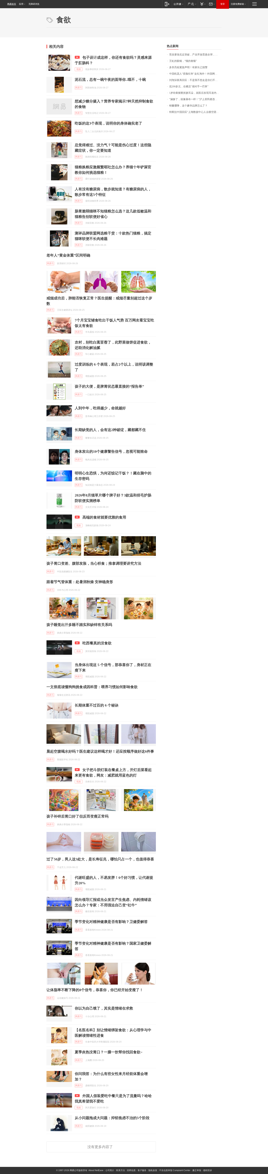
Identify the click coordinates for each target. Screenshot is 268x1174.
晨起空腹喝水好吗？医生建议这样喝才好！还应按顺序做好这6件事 (100, 751)
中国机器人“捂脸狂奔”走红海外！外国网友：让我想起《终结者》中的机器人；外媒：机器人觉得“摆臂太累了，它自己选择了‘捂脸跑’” (195, 73)
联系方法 (120, 1170)
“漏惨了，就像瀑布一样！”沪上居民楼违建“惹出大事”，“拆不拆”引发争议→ (195, 99)
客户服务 (142, 1170)
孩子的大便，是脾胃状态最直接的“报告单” (109, 386)
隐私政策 (152, 1170)
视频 (78, 69)
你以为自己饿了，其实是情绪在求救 (104, 1008)
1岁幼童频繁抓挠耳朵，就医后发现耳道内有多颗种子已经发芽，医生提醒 (195, 93)
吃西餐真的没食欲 (97, 643)
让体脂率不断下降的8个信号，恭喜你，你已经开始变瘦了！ (94, 990)
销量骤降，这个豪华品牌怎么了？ (188, 105)
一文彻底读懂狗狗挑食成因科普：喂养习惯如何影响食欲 (92, 687)
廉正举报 (196, 1170)
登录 (222, 4)
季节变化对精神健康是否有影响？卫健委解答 (111, 922)
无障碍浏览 (33, 4)
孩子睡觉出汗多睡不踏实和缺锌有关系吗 (79, 625)
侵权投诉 (207, 1170)
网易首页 (11, 4)
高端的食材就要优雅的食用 (104, 517)
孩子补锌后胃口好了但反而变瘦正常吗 (77, 816)
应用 (21, 4)
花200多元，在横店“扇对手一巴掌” (188, 86)
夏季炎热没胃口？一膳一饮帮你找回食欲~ (108, 1052)
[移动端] (167, 4)
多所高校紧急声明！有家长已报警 (188, 67)
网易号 (78, 87)
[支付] (202, 4)
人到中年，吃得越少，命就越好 (100, 408)
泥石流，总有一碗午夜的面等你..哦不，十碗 (110, 79)
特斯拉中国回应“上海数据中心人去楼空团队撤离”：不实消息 (195, 112)
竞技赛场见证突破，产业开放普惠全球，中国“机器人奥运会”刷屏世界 (195, 54)
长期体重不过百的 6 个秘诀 (97, 705)
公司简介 (109, 1170)
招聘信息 (131, 1170)
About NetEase (95, 1170)
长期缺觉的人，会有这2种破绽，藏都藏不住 (110, 430)
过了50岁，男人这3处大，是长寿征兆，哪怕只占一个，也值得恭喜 (100, 859)
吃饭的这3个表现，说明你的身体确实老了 (108, 123)
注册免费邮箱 (237, 4)
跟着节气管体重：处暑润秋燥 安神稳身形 (79, 582)
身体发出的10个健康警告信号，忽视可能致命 (111, 451)
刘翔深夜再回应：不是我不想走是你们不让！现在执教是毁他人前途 (195, 80)
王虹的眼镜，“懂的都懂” (183, 61)
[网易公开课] (178, 4)
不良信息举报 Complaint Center (174, 1170)
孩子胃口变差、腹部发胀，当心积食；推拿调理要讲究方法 (93, 563)
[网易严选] (191, 4)
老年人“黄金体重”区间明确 (68, 255)
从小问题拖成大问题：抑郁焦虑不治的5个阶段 (112, 1118)
